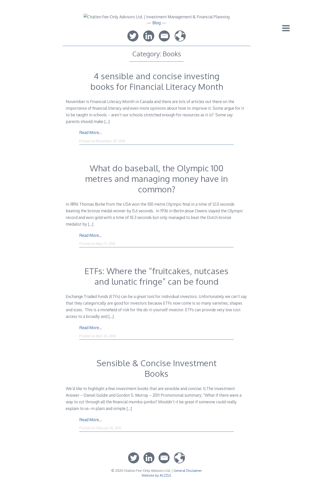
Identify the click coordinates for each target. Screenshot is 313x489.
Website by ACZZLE (156, 475)
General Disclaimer (188, 470)
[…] (107, 121)
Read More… (90, 132)
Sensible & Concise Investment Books (156, 368)
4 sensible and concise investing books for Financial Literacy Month (156, 81)
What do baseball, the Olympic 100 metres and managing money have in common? (156, 178)
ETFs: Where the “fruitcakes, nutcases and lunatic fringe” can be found (156, 276)
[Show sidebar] (286, 28)
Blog (156, 22)
